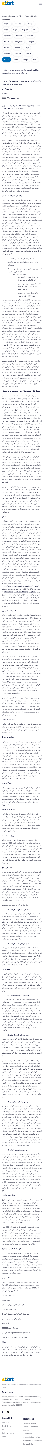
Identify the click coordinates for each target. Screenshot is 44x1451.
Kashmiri (19, 36)
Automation (27, 1434)
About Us (5, 1423)
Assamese (19, 24)
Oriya (27, 48)
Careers (26, 1430)
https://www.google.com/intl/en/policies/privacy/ (20, 586)
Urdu (35, 60)
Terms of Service (29, 1423)
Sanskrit (18, 54)
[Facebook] (12, 1412)
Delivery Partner (8, 1433)
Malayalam (19, 42)
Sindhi (6, 60)
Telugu (25, 60)
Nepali (17, 48)
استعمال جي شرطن (9, 165)
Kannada (7, 36)
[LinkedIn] (3, 1412)
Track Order (6, 1426)
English (6, 24)
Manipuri (31, 42)
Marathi (7, 48)
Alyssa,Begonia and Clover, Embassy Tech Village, (21, 1396)
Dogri (15, 30)
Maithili (6, 42)
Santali (28, 54)
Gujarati (25, 30)
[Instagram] (8, 1412)
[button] (40, 3)
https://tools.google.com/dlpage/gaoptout (20, 592)
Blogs (4, 1436)
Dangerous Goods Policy (32, 1440)
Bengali (30, 24)
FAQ (3, 1429)
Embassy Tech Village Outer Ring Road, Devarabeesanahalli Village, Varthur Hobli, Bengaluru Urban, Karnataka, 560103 (21, 1402)
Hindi (35, 30)
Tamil (16, 60)
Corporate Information (31, 1437)
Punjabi (7, 54)
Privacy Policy (28, 1444)
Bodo (6, 30)
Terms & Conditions (30, 1427)
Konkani (30, 36)
